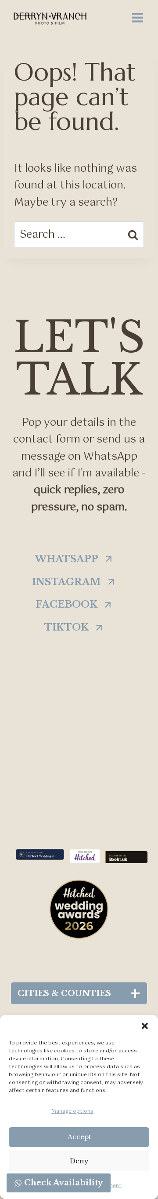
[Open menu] (137, 17)
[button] (144, 1026)
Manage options (72, 1111)
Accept (79, 1137)
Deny (79, 1161)
